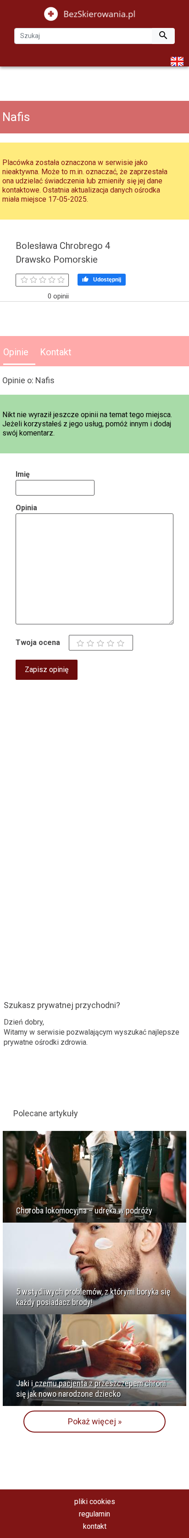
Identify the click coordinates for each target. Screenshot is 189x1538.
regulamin (94, 1514)
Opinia (26, 507)
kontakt (94, 1526)
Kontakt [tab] (56, 352)
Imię (23, 474)
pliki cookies (94, 1501)
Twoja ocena (38, 642)
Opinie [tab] (15, 352)
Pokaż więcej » (95, 1421)
